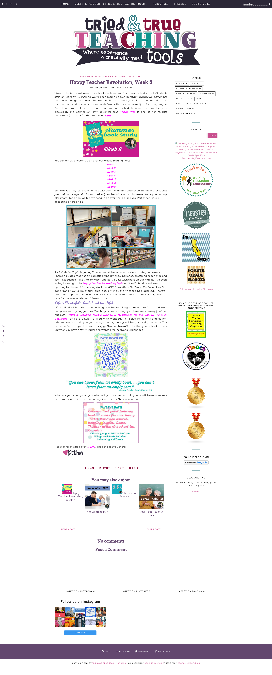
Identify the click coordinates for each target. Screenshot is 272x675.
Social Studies (183, 104)
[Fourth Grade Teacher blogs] (196, 408)
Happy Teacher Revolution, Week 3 (70, 497)
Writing (180, 109)
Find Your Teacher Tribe (151, 514)
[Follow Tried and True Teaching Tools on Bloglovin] (196, 463)
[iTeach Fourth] (196, 373)
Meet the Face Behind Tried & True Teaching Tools (110, 4)
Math (190, 99)
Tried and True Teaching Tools (109, 663)
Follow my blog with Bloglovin (196, 289)
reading (191, 109)
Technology (200, 104)
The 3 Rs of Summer (128, 495)
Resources (161, 4)
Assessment (182, 83)
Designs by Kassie (154, 663)
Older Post (154, 529)
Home (65, 4)
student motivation (185, 114)
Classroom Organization (188, 89)
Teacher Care (134, 76)
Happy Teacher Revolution (109, 76)
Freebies (180, 4)
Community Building (186, 94)
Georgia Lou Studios (189, 663)
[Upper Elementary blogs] (196, 443)
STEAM (199, 99)
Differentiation (206, 94)
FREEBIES (180, 99)
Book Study (86, 76)
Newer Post (68, 529)
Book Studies (201, 4)
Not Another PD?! (97, 512)
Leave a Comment (124, 88)
